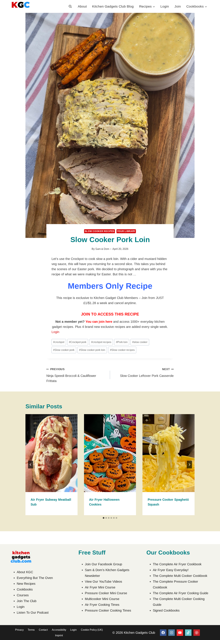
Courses (23, 595)
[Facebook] (163, 632)
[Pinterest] (196, 632)
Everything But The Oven (35, 578)
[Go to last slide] (30, 464)
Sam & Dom (102, 249)
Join (177, 6)
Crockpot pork (77, 342)
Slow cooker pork (63, 350)
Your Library (126, 231)
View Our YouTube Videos (103, 581)
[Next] (189, 464)
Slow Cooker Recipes (99, 231)
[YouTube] (180, 632)
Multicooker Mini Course (102, 599)
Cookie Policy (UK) (92, 629)
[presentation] (51, 453)
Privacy (19, 629)
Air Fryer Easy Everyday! (171, 570)
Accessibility (59, 629)
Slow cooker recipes (122, 350)
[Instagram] (171, 632)
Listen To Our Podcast (33, 612)
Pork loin (122, 342)
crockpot (58, 342)
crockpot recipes (101, 342)
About (82, 6)
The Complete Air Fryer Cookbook (177, 564)
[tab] (103, 518)
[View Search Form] (70, 6)
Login (164, 6)
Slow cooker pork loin (92, 350)
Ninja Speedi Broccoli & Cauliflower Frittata (71, 375)
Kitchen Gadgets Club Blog (113, 6)
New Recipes (26, 583)
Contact (43, 629)
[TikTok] (188, 632)
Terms (31, 629)
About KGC (25, 572)
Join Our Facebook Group (103, 564)
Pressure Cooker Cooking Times (108, 610)
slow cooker (139, 342)
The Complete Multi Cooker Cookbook (180, 576)
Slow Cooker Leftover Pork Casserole (147, 373)
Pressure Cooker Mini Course (106, 593)
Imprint (59, 635)
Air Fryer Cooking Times (102, 604)
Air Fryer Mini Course (100, 587)
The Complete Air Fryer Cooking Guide (180, 593)
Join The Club (26, 601)
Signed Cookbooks (166, 610)
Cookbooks (25, 589)
